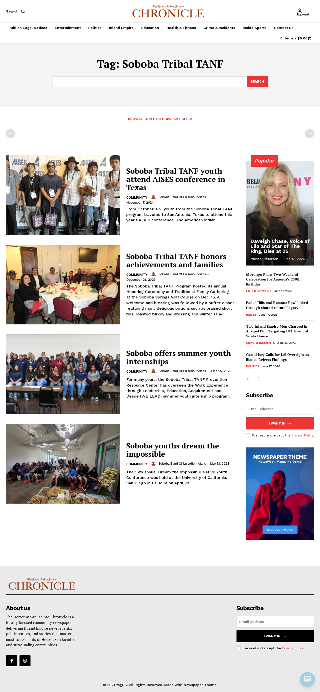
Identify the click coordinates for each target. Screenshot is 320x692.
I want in (277, 423)
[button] (16, 11)
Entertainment (259, 291)
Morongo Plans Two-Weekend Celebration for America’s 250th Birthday (273, 279)
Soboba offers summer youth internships (178, 357)
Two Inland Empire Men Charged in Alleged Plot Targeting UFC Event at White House (277, 331)
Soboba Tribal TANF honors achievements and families (176, 260)
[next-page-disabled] (309, 133)
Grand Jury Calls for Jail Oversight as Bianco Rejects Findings (277, 357)
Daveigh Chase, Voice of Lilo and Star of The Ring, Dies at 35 (280, 246)
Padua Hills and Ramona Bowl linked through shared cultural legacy (277, 305)
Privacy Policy (302, 435)
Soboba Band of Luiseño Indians (182, 197)
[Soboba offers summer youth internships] (63, 374)
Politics (252, 366)
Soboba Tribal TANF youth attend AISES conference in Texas (175, 179)
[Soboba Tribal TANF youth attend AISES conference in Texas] (63, 195)
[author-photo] (154, 197)
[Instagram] (25, 660)
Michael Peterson (264, 259)
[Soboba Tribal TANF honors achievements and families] (63, 284)
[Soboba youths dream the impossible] (63, 464)
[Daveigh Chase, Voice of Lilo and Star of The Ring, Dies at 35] (280, 213)
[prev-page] (10, 133)
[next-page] (257, 379)
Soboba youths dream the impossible (172, 450)
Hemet (251, 314)
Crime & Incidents (260, 343)
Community (136, 197)
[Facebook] (11, 660)
